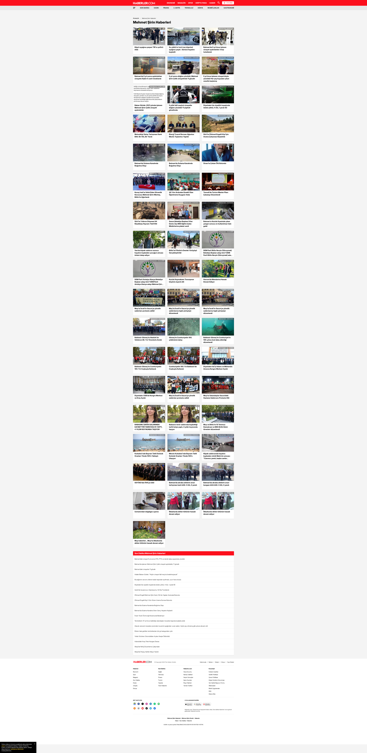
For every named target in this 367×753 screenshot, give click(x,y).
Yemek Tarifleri (188, 685)
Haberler (135, 668)
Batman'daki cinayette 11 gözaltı (145, 569)
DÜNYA (200, 8)
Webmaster (212, 685)
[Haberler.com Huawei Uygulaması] (207, 704)
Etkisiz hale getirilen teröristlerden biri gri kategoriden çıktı (154, 631)
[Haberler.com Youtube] (142, 708)
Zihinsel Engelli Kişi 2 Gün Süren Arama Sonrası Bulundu (153, 600)
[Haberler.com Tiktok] (146, 708)
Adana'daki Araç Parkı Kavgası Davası (147, 641)
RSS (210, 691)
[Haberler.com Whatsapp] (154, 704)
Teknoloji (161, 674)
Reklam (211, 662)
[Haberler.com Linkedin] (150, 704)
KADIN (156, 8)
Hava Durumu (188, 672)
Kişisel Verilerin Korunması (217, 680)
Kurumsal (212, 668)
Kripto (135, 683)
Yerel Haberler (162, 685)
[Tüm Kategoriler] (134, 8)
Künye (223, 662)
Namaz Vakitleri (188, 674)
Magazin (135, 677)
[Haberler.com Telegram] (150, 708)
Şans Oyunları (188, 680)
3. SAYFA (176, 8)
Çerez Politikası (213, 677)
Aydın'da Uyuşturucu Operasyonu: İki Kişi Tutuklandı (152, 590)
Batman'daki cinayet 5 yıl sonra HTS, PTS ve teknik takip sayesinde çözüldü (160, 559)
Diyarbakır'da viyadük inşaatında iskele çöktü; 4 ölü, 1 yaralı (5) (155, 585)
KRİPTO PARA (201, 3)
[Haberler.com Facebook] (138, 704)
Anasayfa (136, 18)
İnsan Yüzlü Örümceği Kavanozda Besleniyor (149, 616)
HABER (212, 3)
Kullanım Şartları (213, 672)
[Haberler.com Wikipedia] (138, 708)
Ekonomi (135, 672)
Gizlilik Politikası (213, 674)
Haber (177, 720)
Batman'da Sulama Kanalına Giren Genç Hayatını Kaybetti (153, 610)
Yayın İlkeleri (230, 662)
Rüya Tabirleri (188, 683)
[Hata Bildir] (180, 724)
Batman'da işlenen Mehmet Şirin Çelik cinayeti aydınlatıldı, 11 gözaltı (157, 564)
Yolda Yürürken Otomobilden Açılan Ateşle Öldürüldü (152, 636)
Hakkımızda (203, 662)
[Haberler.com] (142, 662)
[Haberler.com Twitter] (142, 704)
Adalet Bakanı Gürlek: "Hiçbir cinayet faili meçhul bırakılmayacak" (156, 574)
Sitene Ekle (212, 694)
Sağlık (160, 672)
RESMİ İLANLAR (213, 8)
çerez (3, 746)
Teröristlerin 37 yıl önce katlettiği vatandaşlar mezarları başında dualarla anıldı (160, 621)
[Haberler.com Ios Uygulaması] (189, 704)
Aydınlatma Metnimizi (17, 749)
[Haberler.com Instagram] (146, 704)
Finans (160, 677)
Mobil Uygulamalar (214, 688)
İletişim (217, 662)
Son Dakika (136, 680)
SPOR (190, 3)
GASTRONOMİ (229, 8)
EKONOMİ (171, 3)
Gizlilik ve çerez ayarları (170, 724)
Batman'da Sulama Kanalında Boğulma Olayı (149, 605)
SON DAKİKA (144, 8)
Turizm (160, 680)
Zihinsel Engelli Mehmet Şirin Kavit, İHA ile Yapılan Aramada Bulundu (157, 595)
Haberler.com (188, 668)
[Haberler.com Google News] (134, 704)
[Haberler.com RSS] (134, 708)
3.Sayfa (135, 685)
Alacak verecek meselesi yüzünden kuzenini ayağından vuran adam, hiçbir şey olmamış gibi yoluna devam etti (171, 626)
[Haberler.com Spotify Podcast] (158, 704)
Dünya (135, 688)
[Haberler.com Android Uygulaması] (198, 704)
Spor (134, 674)
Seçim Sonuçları (188, 677)
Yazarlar (160, 683)
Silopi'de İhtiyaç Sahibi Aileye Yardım (147, 652)
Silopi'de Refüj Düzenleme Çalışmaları (147, 647)
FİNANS (166, 8)
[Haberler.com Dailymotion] (154, 708)
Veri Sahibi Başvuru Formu (217, 683)
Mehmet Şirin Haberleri (149, 18)
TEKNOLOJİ (189, 8)
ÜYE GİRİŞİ (229, 3)
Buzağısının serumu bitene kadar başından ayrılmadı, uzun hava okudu (158, 580)
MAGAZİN (182, 3)
